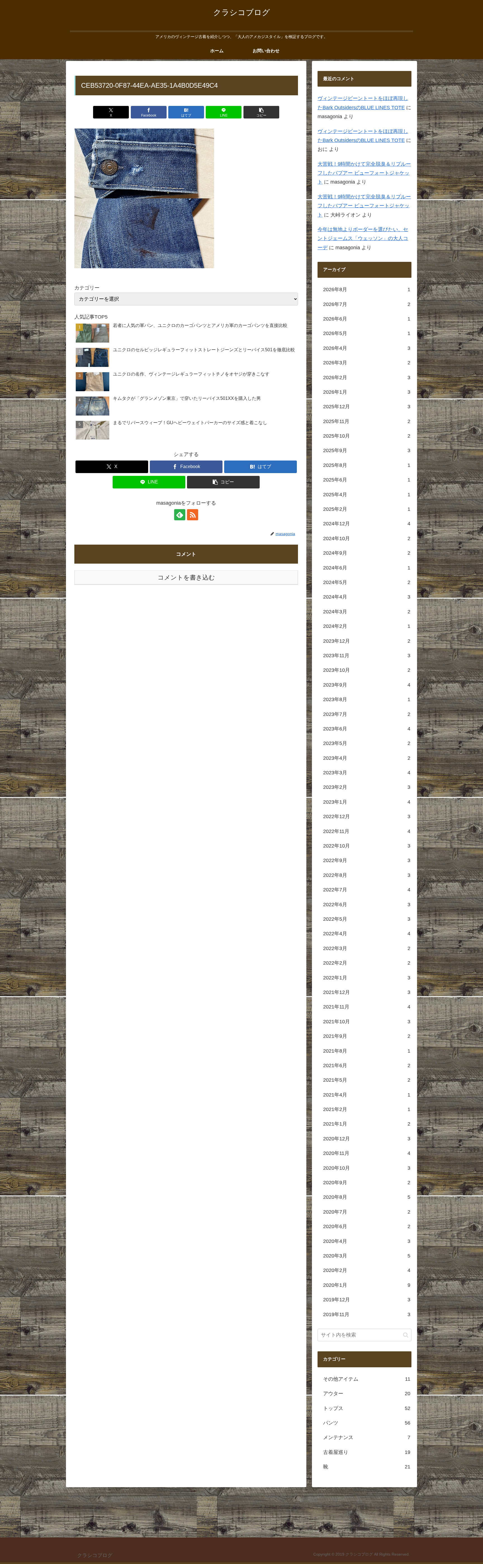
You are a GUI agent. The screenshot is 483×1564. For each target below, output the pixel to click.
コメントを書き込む (186, 577)
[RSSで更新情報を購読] (192, 514)
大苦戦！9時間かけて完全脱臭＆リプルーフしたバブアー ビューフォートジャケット (364, 173)
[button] (261, 112)
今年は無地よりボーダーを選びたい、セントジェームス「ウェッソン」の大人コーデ (363, 239)
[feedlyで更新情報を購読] (179, 514)
